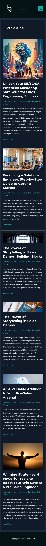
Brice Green (25, 9)
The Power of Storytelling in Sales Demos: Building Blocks (23, 252)
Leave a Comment (10, 101)
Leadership (23, 101)
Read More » (8, 139)
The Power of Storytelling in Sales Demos (19, 321)
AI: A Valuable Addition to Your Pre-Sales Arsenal (22, 393)
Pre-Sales (32, 101)
